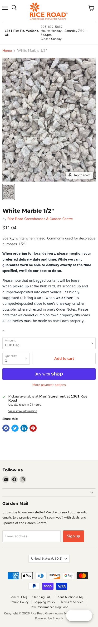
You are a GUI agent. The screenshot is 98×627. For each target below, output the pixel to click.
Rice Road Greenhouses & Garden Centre (40, 218)
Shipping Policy (44, 602)
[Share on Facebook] (6, 428)
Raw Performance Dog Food (49, 607)
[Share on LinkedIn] (24, 428)
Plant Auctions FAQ (70, 597)
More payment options (49, 385)
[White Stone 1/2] (9, 192)
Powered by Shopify (49, 618)
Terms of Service (71, 602)
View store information (22, 411)
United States (46, 559)
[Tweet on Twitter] (15, 428)
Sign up (73, 536)
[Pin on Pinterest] (33, 428)
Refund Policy (19, 602)
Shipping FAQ (41, 597)
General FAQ (18, 597)
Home (7, 51)
